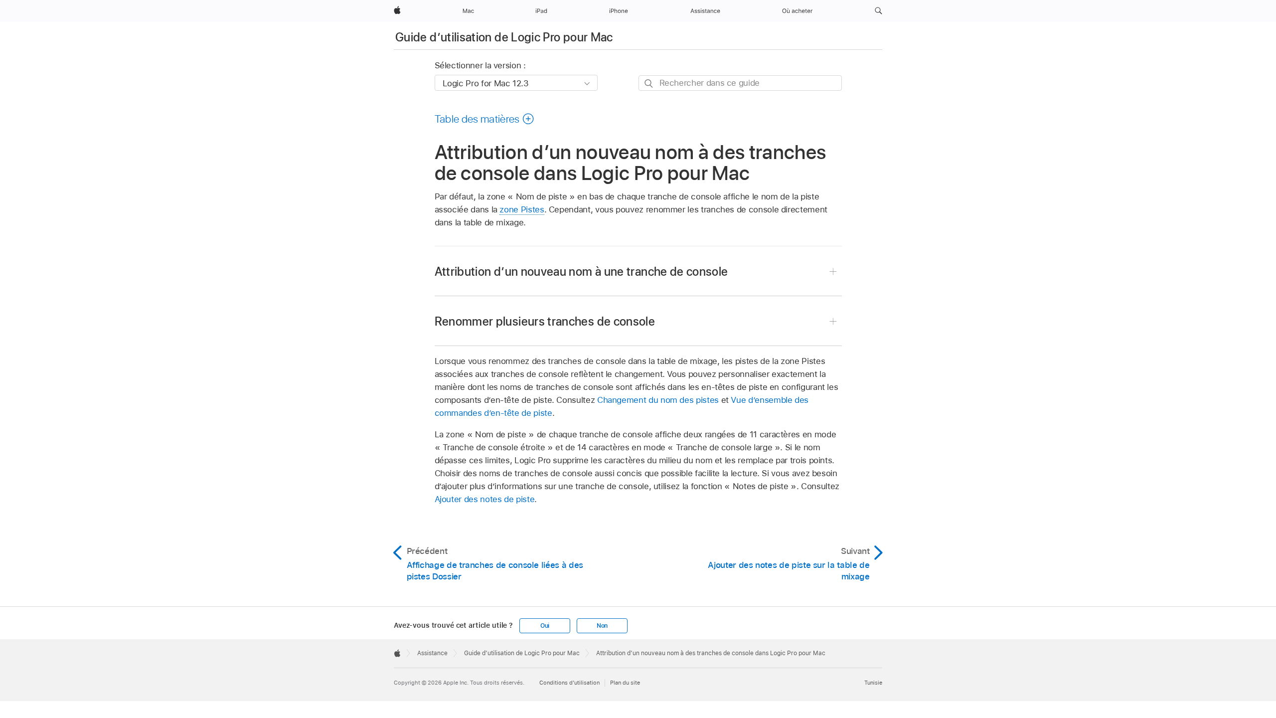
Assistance (432, 653)
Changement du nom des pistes (658, 400)
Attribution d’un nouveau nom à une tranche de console (581, 271)
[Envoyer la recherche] (649, 83)
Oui (544, 625)
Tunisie (873, 682)
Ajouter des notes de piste (485, 499)
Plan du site (625, 682)
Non (602, 625)
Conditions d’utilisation (569, 682)
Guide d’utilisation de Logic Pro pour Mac (504, 37)
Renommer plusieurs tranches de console (545, 321)
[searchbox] (740, 83)
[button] (878, 11)
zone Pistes (521, 209)
